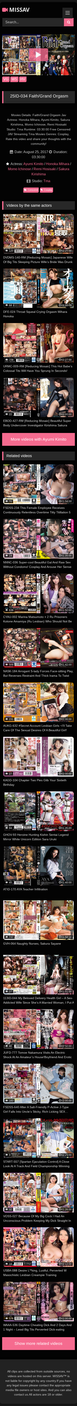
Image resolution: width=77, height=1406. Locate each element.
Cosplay (48, 190)
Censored (33, 190)
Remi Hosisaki (45, 169)
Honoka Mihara (57, 164)
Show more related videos (38, 1343)
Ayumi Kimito (33, 164)
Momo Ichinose (19, 169)
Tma (46, 181)
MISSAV (19, 9)
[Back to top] (63, 1393)
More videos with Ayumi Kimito (39, 439)
